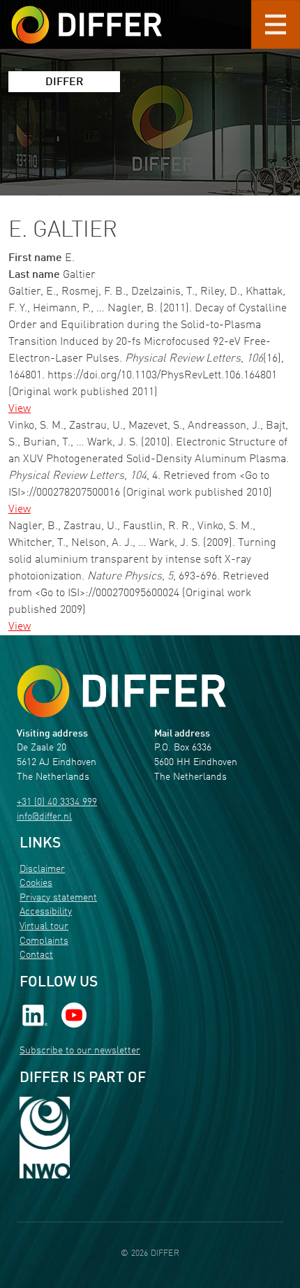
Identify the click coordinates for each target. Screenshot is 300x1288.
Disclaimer (42, 869)
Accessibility (46, 912)
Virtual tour (44, 926)
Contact (36, 955)
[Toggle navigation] (275, 24)
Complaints (44, 941)
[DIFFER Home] (86, 16)
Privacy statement (58, 898)
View (19, 409)
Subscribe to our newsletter (80, 1051)
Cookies (36, 883)
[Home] (121, 691)
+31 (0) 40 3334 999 (57, 802)
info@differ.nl (44, 817)
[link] (34, 1015)
